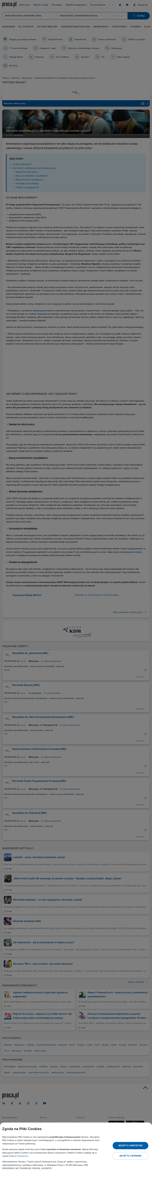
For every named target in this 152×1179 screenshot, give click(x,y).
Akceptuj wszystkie (130, 1145)
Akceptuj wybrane (130, 1156)
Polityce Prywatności (18, 1156)
